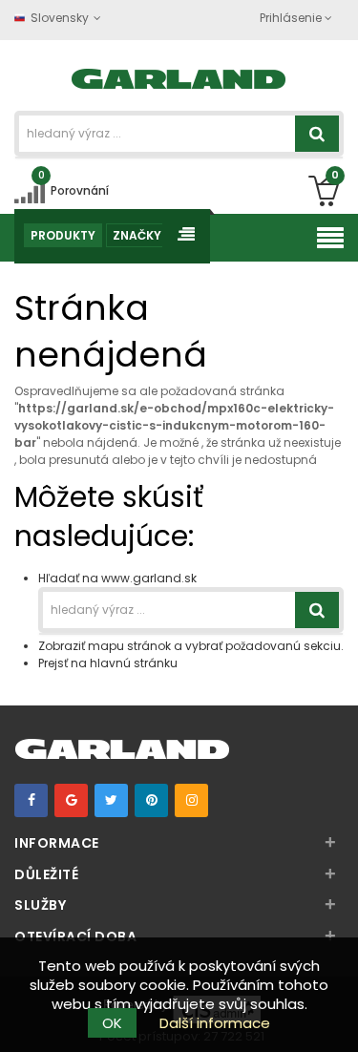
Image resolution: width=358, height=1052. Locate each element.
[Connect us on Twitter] (111, 800)
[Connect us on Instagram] (191, 800)
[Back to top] (338, 1017)
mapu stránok (129, 646)
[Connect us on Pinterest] (151, 800)
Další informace (214, 1023)
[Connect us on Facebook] (31, 800)
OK (112, 1023)
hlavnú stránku (134, 663)
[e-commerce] (179, 77)
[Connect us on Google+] (71, 800)
